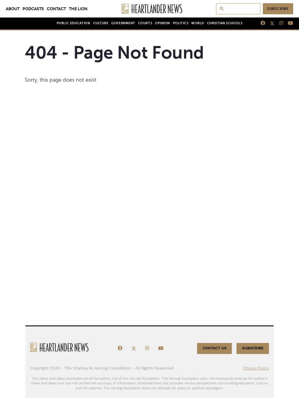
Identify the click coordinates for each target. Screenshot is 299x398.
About (13, 8)
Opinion (162, 23)
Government (123, 23)
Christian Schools (224, 23)
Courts (145, 23)
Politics (180, 23)
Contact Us (215, 348)
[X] (269, 23)
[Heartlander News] (149, 9)
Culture (101, 23)
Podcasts (33, 8)
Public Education (73, 23)
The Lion (78, 8)
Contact (56, 8)
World (197, 23)
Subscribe (278, 9)
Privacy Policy (256, 368)
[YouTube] (288, 23)
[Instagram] (278, 23)
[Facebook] (260, 23)
